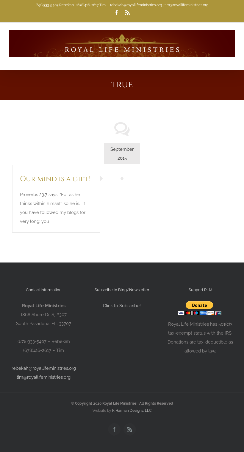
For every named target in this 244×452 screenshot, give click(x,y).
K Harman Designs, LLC (131, 410)
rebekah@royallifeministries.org (44, 368)
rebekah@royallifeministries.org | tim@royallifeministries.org (159, 5)
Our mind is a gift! (55, 179)
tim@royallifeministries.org (44, 377)
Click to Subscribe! (122, 305)
